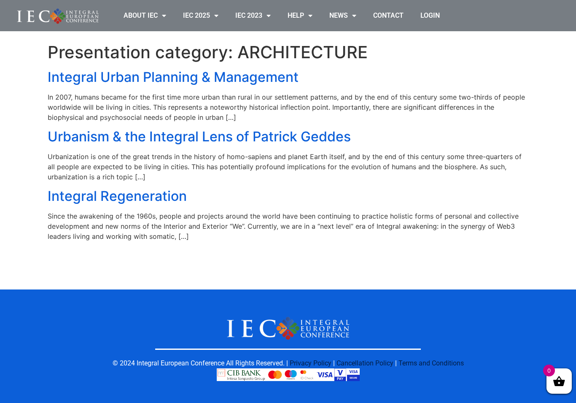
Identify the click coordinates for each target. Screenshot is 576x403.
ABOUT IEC (141, 15)
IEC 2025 (196, 15)
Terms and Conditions (431, 363)
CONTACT (388, 15)
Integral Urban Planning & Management (173, 77)
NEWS (338, 15)
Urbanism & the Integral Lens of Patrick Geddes (199, 136)
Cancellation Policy (364, 363)
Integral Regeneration (117, 196)
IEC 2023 (248, 15)
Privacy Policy (310, 363)
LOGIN (430, 15)
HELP (296, 15)
